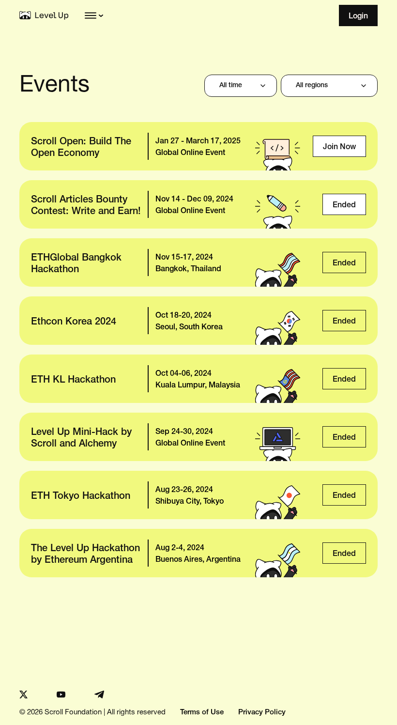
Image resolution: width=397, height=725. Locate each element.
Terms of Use (202, 712)
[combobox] (240, 86)
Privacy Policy (262, 712)
